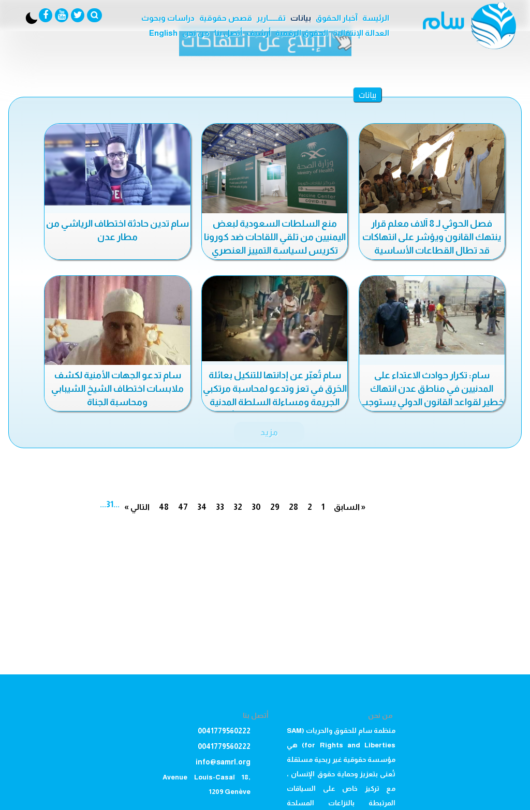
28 (293, 507)
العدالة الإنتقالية (361, 32)
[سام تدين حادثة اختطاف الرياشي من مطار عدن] (117, 164)
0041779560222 (224, 731)
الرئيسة (375, 17)
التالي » (137, 507)
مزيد (269, 432)
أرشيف (259, 32)
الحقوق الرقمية (301, 32)
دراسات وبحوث (168, 17)
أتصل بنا (228, 32)
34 (202, 507)
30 (256, 507)
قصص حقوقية (225, 17)
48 (164, 507)
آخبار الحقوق (337, 17)
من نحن (196, 32)
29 (274, 507)
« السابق (349, 507)
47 (183, 507)
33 (220, 507)
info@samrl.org (223, 762)
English (163, 32)
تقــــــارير (271, 17)
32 (237, 507)
